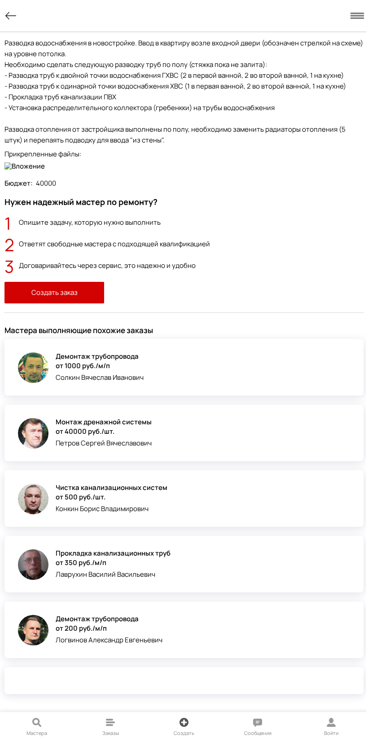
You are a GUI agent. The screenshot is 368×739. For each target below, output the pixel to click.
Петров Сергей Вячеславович (104, 443)
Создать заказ (54, 292)
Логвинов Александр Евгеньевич (109, 640)
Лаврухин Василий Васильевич (105, 574)
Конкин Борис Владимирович (102, 508)
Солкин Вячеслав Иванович (100, 377)
